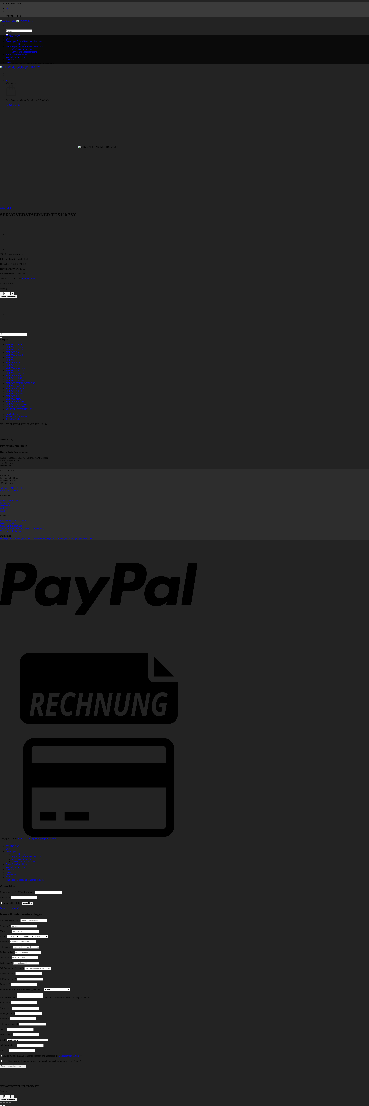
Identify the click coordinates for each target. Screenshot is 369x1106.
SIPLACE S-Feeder (15, 401)
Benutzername (7, 973)
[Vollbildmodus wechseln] (4, 1102)
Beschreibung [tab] (12, 414)
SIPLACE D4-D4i (14, 355)
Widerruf (4, 508)
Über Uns (10, 59)
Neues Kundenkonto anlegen (13, 1066)
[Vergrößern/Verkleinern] (1, 1102)
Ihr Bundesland (7, 952)
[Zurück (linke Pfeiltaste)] (1, 1105)
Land (3, 936)
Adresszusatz (6, 947)
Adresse (4, 941)
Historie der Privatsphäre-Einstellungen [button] (49, 538)
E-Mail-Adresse (8, 979)
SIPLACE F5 (6, 208)
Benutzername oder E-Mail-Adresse (17, 892)
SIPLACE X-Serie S (15, 393)
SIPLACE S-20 (13, 365)
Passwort (5, 897)
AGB (2, 511)
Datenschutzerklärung (69, 1056)
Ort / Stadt (5, 957)
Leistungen (11, 41)
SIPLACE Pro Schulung (11, 525)
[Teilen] (7, 1102)
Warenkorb (11, 874)
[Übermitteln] (7, 34)
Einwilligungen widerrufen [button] (80, 538)
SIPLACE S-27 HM (15, 373)
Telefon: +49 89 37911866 (12, 488)
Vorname (5, 926)
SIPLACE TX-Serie (15, 388)
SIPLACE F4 (12, 357)
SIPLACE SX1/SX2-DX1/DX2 (20, 383)
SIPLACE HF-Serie (15, 380)
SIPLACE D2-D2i (14, 349)
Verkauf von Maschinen (17, 867)
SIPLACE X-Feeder (15, 406)
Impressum (5, 503)
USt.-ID (4, 1050)
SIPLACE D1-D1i (14, 347)
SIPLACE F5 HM (14, 362)
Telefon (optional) (8, 1045)
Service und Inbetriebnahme (24, 52)
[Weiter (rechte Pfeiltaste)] (4, 1105)
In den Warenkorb (8, 297)
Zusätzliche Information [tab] (16, 416)
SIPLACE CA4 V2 (15, 344)
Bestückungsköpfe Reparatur (13, 520)
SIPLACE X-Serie (14, 391)
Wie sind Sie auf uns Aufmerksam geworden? (22, 989)
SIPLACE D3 (12, 352)
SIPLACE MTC (13, 399)
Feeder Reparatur (19, 44)
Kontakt (9, 62)
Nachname (6, 931)
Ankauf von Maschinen (16, 864)
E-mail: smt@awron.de (10, 490)
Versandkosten (28, 278)
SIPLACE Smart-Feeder (17, 404)
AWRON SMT (13, 36)
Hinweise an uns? (8, 997)
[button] (25, 41)
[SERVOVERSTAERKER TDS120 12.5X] (13, 249)
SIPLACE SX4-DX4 (15, 386)
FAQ (8, 8)
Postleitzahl (6, 963)
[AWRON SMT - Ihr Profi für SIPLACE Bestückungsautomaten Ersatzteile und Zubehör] (16, 21)
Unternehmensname (10, 920)
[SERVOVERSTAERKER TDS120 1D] (13, 234)
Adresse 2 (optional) (9, 1024)
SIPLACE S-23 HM (15, 368)
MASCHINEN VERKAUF (19, 409)
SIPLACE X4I (12, 396)
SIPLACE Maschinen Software (14, 528)
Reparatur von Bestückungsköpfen (27, 46)
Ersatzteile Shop (36, 528)
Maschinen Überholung (10, 531)
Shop (8, 39)
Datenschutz (5, 505)
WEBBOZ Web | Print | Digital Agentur (36, 838)
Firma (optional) (7, 1013)
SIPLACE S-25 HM (15, 370)
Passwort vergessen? (9, 908)
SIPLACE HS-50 (14, 375)
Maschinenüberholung (22, 859)
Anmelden (27, 903)
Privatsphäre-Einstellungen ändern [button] (15, 538)
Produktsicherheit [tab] (14, 419)
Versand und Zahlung (10, 500)
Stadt (3, 1029)
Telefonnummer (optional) (12, 968)
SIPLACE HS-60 (14, 378)
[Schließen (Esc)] (10, 1102)
